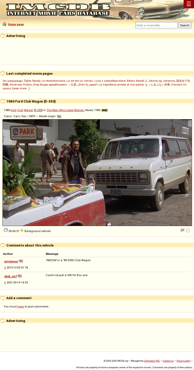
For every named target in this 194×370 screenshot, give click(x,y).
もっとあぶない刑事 (157, 84)
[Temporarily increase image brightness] (182, 230)
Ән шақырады (12, 81)
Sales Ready (32, 81)
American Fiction (21, 84)
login (20, 306)
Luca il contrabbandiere (109, 81)
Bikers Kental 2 (137, 81)
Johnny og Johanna (161, 81)
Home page (16, 24)
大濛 (73, 84)
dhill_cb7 (10, 276)
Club (20, 110)
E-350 (38, 110)
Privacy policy (183, 360)
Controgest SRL (152, 360)
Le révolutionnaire (53, 81)
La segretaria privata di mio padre (121, 84)
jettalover (11, 261)
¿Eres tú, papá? (87, 84)
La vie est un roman (79, 81)
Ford (13, 110)
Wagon (28, 110)
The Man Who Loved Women (65, 110)
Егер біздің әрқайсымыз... (51, 84)
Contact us (168, 360)
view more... (21, 88)
